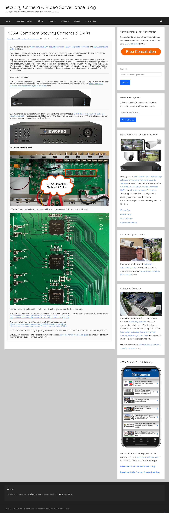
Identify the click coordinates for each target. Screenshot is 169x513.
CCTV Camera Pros (63, 494)
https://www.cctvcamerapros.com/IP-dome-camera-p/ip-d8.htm (38, 326)
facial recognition (148, 332)
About (77, 21)
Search (125, 82)
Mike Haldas (35, 494)
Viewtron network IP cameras (143, 190)
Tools (51, 21)
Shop (40, 21)
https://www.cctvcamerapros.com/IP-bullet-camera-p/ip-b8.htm (38, 324)
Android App (125, 214)
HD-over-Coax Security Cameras (28, 39)
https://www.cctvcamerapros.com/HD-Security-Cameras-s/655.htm (39, 318)
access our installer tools (148, 457)
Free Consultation (24, 21)
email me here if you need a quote (74, 335)
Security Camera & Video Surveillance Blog (50, 7)
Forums (14, 39)
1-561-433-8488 (132, 44)
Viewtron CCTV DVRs (129, 187)
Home (7, 21)
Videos (64, 21)
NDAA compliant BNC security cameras (47, 47)
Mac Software (126, 218)
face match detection (129, 332)
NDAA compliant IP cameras (77, 47)
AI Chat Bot (91, 21)
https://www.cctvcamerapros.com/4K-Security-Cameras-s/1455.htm (39, 315)
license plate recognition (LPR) (134, 335)
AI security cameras (137, 322)
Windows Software (128, 223)
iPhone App (125, 210)
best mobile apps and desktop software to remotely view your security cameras (141, 180)
